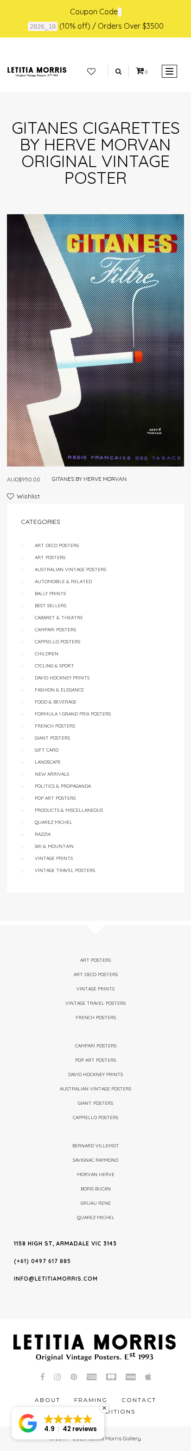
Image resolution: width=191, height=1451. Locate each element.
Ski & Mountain (54, 846)
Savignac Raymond (95, 1160)
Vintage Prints (54, 858)
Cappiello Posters (57, 642)
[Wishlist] (91, 72)
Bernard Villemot (95, 1146)
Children (46, 654)
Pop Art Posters (55, 798)
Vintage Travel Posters (65, 870)
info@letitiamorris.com (56, 1278)
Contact (138, 1399)
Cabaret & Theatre (59, 618)
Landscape (48, 762)
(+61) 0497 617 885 (42, 1261)
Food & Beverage (55, 702)
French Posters (55, 726)
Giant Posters (52, 738)
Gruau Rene (96, 1203)
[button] (58, 1423)
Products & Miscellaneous (69, 810)
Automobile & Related (63, 582)
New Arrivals (52, 774)
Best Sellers (50, 606)
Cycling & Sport (54, 666)
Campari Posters (55, 630)
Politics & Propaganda (63, 786)
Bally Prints (50, 594)
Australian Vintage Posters (70, 570)
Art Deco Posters (57, 545)
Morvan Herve (96, 1174)
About (47, 1399)
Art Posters (50, 557)
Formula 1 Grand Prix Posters (73, 714)
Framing (91, 1399)
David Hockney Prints (62, 678)
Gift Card (46, 750)
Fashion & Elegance (59, 690)
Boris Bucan (96, 1189)
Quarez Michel (53, 822)
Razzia (43, 834)
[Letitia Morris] (37, 71)
